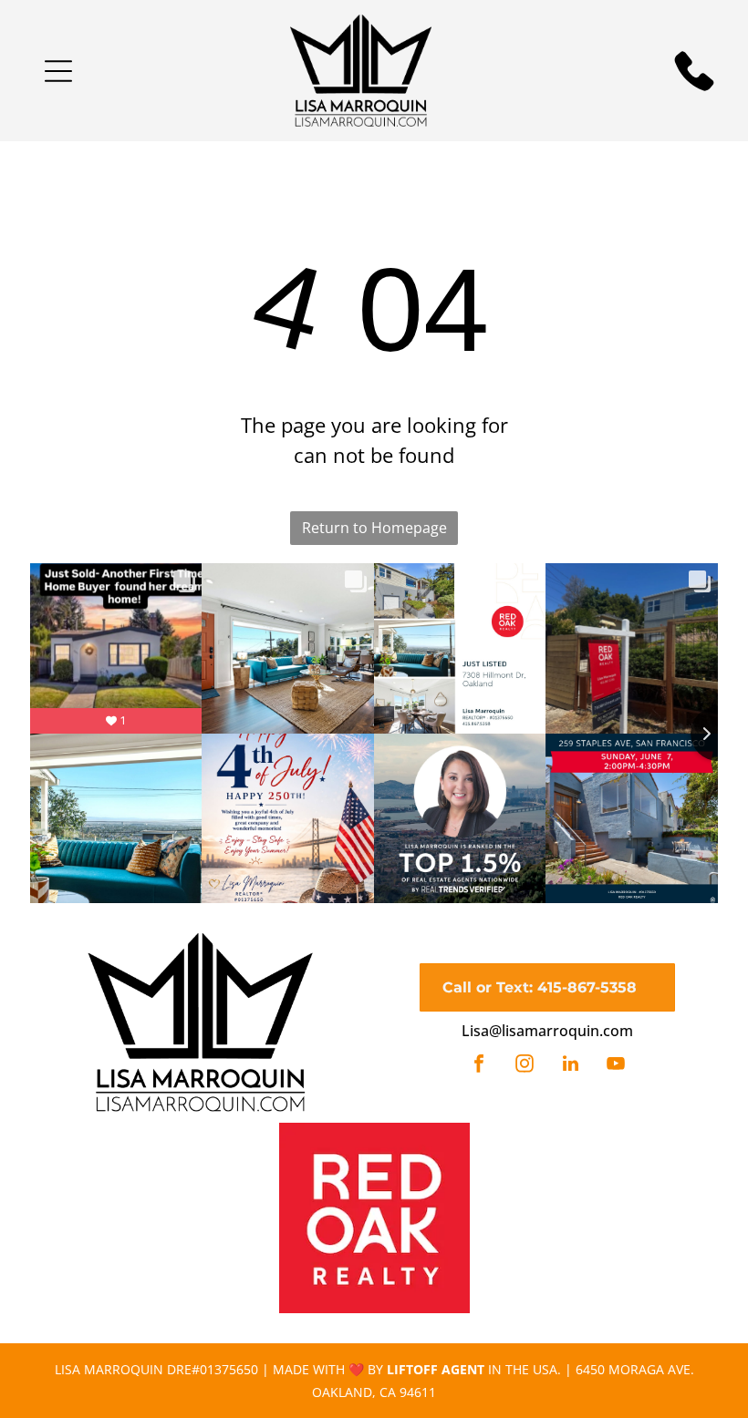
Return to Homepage (374, 528)
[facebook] (479, 1066)
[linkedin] (570, 1066)
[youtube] (615, 1066)
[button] (58, 71)
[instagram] (524, 1066)
